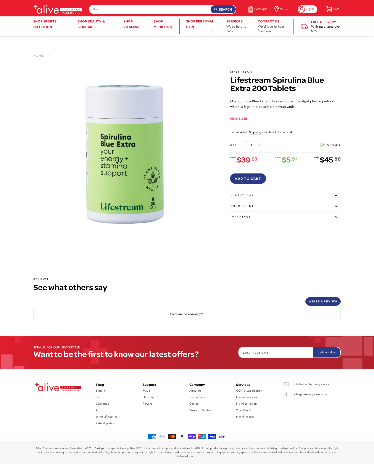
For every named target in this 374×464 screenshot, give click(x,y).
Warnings (241, 217)
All (97, 410)
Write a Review (323, 301)
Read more (239, 118)
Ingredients (243, 206)
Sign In (100, 390)
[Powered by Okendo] (52, 303)
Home (38, 55)
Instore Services (246, 397)
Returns (147, 403)
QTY (233, 145)
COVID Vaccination (249, 390)
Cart (98, 397)
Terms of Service (107, 417)
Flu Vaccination (246, 403)
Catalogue (102, 403)
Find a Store (197, 397)
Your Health (243, 410)
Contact (194, 403)
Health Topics (245, 417)
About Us (195, 390)
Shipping (255, 132)
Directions (242, 195)
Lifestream (241, 72)
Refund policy (105, 423)
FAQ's (146, 390)
